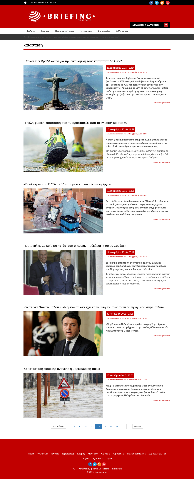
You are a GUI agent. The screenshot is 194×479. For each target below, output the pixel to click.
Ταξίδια (85, 458)
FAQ (73, 469)
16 (117, 426)
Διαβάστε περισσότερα (162, 103)
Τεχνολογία (86, 31)
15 (111, 426)
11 (86, 426)
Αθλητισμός (122, 31)
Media (31, 453)
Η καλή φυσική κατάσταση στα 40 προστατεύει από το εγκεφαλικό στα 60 (75, 122)
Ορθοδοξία (118, 453)
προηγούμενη (58, 426)
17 (123, 426)
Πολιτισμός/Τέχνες (64, 31)
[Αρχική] (62, 16)
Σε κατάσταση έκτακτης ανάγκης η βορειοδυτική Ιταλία (61, 368)
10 (80, 426)
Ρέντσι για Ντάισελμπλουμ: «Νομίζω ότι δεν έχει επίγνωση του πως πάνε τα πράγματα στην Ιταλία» (93, 307)
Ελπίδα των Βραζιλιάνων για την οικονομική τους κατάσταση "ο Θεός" (72, 61)
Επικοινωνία (117, 469)
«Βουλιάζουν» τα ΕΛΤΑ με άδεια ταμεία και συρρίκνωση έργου (67, 184)
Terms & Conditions (101, 469)
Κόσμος (45, 31)
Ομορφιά (105, 453)
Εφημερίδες (104, 31)
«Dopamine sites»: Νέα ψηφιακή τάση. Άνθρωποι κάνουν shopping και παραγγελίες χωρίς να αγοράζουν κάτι (80, 37)
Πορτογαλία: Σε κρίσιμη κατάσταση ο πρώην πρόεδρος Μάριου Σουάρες (74, 245)
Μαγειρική (93, 453)
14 (105, 426)
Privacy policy (84, 469)
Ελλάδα (31, 31)
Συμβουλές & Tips (157, 453)
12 (92, 426)
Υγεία (109, 458)
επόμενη (137, 426)
